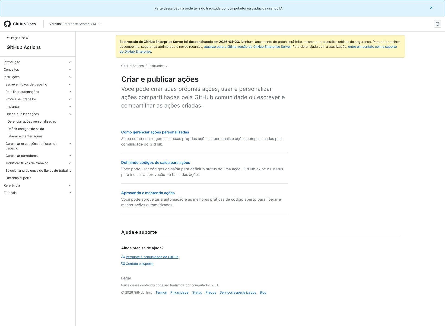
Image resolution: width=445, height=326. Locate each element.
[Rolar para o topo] (434, 315)
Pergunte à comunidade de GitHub (152, 257)
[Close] (431, 7)
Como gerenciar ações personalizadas (155, 132)
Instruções (156, 66)
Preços (211, 292)
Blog (263, 292)
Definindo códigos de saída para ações (155, 162)
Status (197, 292)
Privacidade (179, 292)
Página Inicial (20, 38)
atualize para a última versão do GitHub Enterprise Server (247, 46)
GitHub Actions (23, 47)
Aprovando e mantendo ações (148, 192)
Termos (161, 292)
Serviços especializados (238, 292)
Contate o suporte (139, 264)
